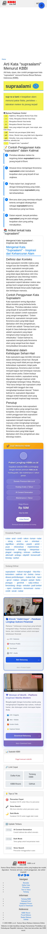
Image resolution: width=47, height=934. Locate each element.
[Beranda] (9, 3)
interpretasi (34, 550)
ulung (10, 541)
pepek (29, 544)
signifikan (10, 544)
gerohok (20, 583)
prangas (9, 583)
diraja (19, 585)
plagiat (8, 552)
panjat (31, 580)
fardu (38, 580)
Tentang (26, 892)
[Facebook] (19, 876)
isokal (20, 591)
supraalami (10, 572)
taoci (39, 577)
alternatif (9, 555)
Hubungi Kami (26, 901)
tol (25, 574)
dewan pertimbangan (15, 577)
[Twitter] (22, 876)
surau (37, 588)
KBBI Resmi (26, 913)
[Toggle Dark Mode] (42, 5)
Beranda (26, 883)
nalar (39, 538)
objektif (26, 555)
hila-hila (36, 572)
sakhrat (19, 574)
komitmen (17, 588)
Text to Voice (25, 890)
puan (8, 547)
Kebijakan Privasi (26, 903)
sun (26, 541)
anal (14, 538)
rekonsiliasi (19, 547)
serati (14, 591)
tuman (32, 538)
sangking (17, 552)
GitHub (26, 919)
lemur (37, 574)
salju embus (33, 583)
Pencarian (25, 887)
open (9, 588)
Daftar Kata (26, 885)
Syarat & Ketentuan (26, 906)
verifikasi (36, 552)
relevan (27, 552)
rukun (26, 538)
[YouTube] (28, 876)
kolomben (10, 574)
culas (8, 538)
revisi (19, 541)
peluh (37, 544)
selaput (24, 580)
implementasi (33, 547)
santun (16, 558)
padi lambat (36, 585)
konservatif (35, 555)
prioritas (20, 544)
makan (16, 580)
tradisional (10, 550)
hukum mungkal (24, 572)
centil (19, 538)
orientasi (35, 541)
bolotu (30, 574)
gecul (9, 580)
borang (9, 558)
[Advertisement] (23, 33)
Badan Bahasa (26, 917)
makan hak (30, 577)
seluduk (26, 585)
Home (4, 59)
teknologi (22, 550)
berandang (10, 585)
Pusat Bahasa (26, 915)
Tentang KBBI (26, 899)
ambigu (18, 555)
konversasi (28, 588)
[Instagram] (25, 876)
